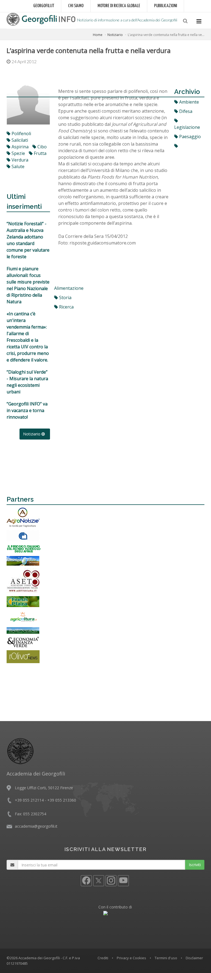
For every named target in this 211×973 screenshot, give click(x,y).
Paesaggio (189, 137)
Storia (64, 297)
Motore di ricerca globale (119, 6)
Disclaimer (194, 957)
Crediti (103, 957)
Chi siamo (76, 6)
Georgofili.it (43, 6)
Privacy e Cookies (131, 957)
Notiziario (115, 34)
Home (97, 34)
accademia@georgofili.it (36, 826)
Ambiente (188, 102)
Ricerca (66, 307)
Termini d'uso (166, 957)
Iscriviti (195, 864)
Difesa (185, 111)
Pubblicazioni (165, 6)
